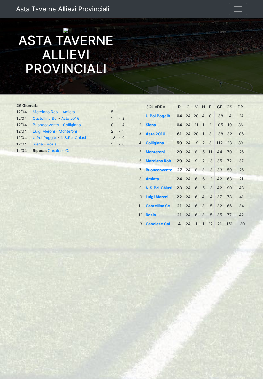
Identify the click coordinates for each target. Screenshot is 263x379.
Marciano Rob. (46, 112)
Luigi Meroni (44, 131)
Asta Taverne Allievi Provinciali (62, 9)
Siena (38, 144)
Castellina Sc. (45, 118)
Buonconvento (46, 124)
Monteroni (68, 131)
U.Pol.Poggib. (45, 137)
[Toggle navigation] (238, 9)
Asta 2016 (70, 118)
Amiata (69, 112)
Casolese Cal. (60, 150)
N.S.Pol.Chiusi (73, 137)
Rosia (52, 144)
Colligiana (72, 124)
